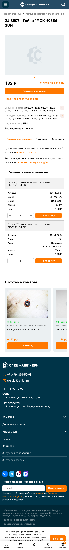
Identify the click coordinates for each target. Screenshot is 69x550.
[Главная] (34, 4)
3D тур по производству (16, 453)
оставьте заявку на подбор (33, 162)
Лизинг (6, 439)
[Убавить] (10, 215)
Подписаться (56, 488)
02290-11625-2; (13, 111)
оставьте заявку (26, 152)
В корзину (48, 215)
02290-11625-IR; (30, 111)
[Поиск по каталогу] (63, 4)
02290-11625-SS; (48, 111)
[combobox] (30, 172)
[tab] (34, 77)
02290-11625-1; (49, 108)
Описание (41, 139)
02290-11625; (33, 108)
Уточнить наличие (34, 91)
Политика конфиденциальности (18, 520)
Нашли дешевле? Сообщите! (22, 98)
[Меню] (5, 4)
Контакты (8, 446)
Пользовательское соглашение (18, 524)
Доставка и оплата (13, 424)
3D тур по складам (13, 459)
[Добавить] (31, 215)
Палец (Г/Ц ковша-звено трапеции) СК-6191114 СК (28, 184)
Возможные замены (19, 139)
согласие (39, 493)
